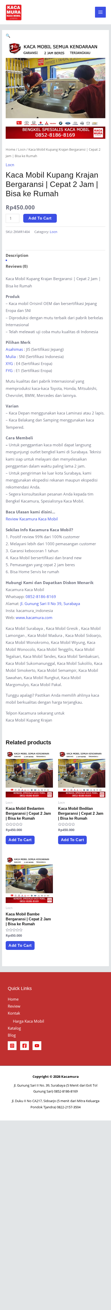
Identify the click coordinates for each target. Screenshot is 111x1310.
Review (14, 1006)
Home (10, 149)
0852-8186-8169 (41, 596)
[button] (8, 35)
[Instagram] (12, 1045)
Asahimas (14, 349)
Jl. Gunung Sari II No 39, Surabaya (50, 603)
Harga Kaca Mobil (28, 1021)
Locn (22, 149)
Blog (12, 1035)
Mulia (11, 356)
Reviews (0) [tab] (17, 266)
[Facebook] (24, 1045)
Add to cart (40, 218)
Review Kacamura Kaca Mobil (32, 518)
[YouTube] (37, 1045)
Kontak (14, 1013)
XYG (9, 363)
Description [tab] (17, 255)
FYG (9, 370)
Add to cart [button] (20, 840)
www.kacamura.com (34, 617)
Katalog (14, 1028)
